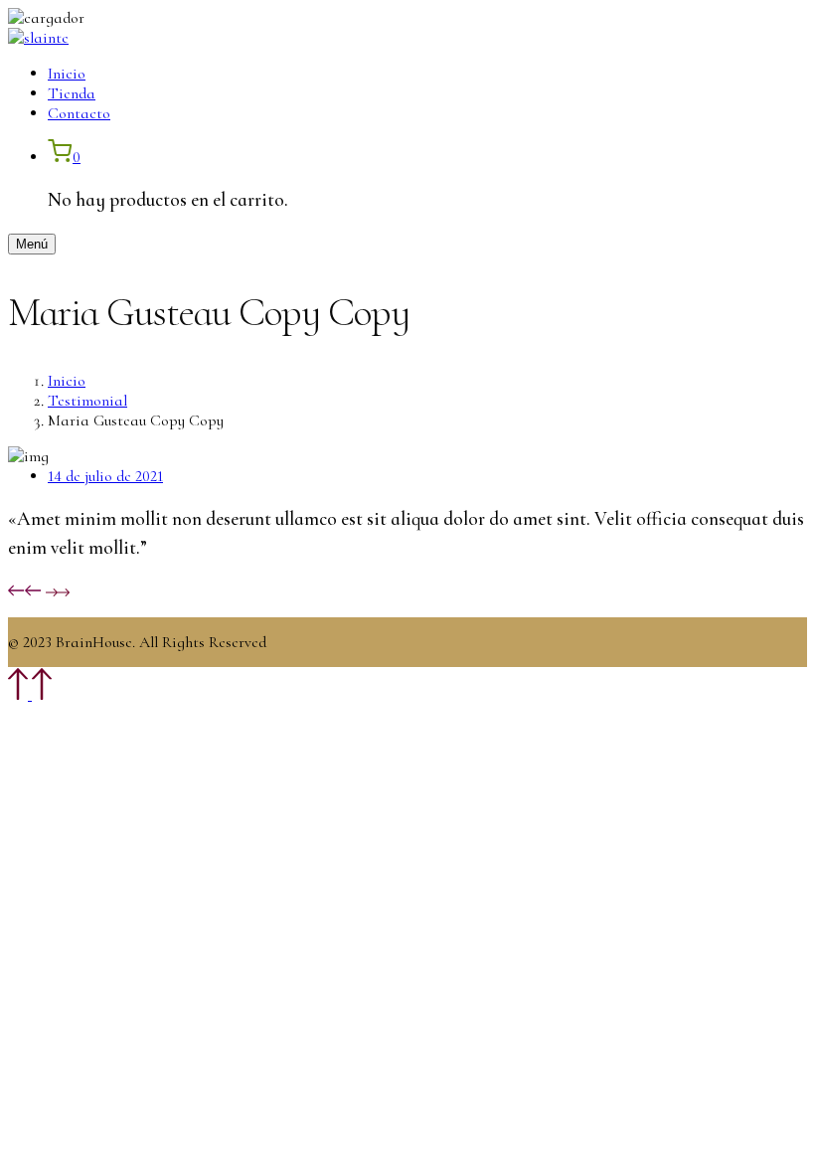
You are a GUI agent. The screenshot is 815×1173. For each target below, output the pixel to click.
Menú (32, 244)
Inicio (66, 74)
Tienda (71, 93)
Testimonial (87, 401)
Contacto (79, 113)
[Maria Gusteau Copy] (25, 591)
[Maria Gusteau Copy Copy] (58, 591)
